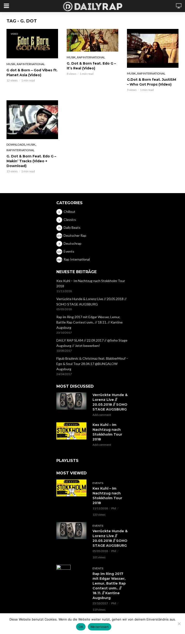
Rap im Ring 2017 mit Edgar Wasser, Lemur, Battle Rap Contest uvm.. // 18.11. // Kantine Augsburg (89, 322)
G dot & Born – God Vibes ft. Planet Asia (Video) (32, 72)
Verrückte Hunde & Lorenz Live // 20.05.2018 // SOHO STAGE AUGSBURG (91, 301)
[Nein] (179, 623)
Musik (11, 64)
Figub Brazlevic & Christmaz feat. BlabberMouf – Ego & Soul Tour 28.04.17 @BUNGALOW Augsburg (92, 363)
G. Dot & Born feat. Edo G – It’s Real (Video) (91, 65)
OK (81, 627)
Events (97, 483)
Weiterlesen (99, 627)
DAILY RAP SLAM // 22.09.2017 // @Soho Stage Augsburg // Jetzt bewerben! (91, 343)
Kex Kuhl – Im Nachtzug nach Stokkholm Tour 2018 (90, 283)
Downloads (16, 144)
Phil (113, 508)
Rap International (31, 64)
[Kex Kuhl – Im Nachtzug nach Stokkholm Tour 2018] (72, 430)
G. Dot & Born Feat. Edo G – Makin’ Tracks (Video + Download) (31, 161)
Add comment (101, 415)
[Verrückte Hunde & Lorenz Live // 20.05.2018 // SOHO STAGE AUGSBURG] (72, 400)
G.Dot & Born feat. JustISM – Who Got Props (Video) (151, 82)
